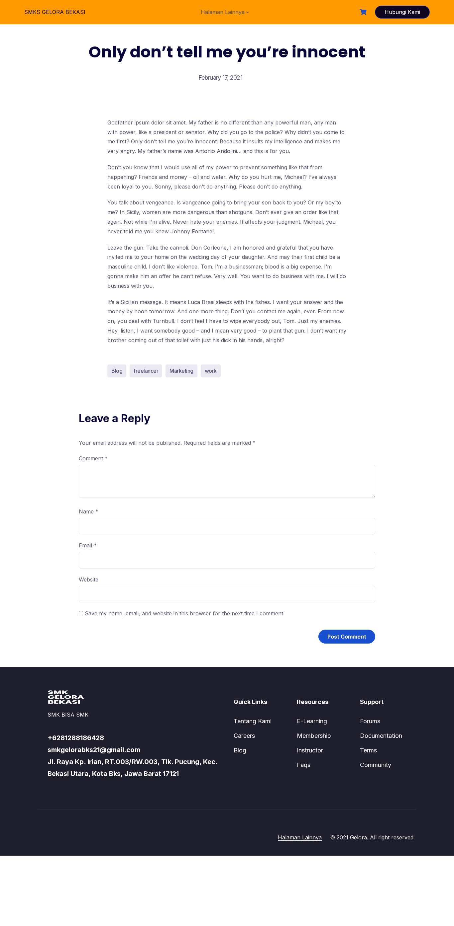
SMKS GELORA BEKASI (54, 12)
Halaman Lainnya (223, 12)
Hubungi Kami (402, 12)
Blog (116, 370)
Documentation (381, 735)
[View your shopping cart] (364, 12)
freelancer (146, 370)
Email (88, 545)
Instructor (310, 750)
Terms (368, 750)
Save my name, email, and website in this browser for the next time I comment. (184, 613)
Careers (244, 735)
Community (375, 764)
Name (88, 511)
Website (88, 579)
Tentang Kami (253, 721)
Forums (370, 721)
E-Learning (312, 721)
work (211, 370)
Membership (314, 735)
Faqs (303, 764)
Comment (93, 458)
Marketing (181, 370)
